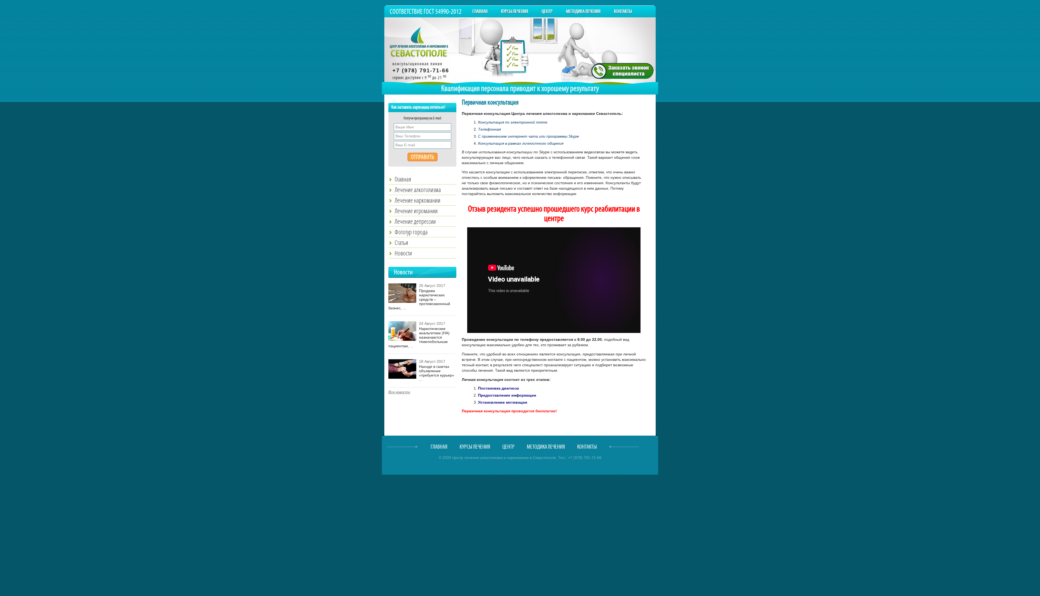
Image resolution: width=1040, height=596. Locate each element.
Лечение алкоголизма (418, 189)
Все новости (399, 392)
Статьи (401, 242)
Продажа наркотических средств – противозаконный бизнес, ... (419, 299)
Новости (403, 253)
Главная (479, 11)
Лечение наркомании (417, 200)
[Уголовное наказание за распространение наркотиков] (402, 301)
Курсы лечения (514, 11)
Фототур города (411, 232)
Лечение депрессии (415, 221)
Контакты (623, 11)
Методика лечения (583, 11)
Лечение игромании (416, 210)
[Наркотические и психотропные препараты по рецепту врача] (402, 339)
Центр (547, 11)
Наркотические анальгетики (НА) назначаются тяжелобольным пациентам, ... (419, 337)
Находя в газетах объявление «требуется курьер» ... (436, 373)
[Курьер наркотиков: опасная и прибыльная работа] (402, 377)
